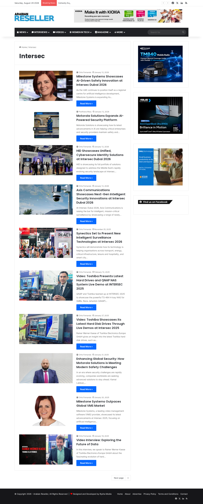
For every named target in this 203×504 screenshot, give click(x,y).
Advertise (137, 494)
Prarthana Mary (85, 112)
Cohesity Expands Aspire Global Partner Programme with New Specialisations (94, 3)
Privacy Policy (150, 494)
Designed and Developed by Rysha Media (92, 494)
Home (24, 47)
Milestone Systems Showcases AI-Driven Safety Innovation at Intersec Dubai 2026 (99, 80)
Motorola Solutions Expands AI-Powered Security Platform (100, 118)
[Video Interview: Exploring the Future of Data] (46, 449)
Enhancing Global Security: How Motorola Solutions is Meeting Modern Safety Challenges (100, 363)
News (22, 32)
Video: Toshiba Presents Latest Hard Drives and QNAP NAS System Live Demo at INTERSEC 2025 (99, 282)
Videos (59, 32)
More (119, 32)
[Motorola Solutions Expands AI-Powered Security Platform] (46, 125)
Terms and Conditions (168, 494)
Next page (119, 478)
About (127, 494)
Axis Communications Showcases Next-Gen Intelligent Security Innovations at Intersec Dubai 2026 (100, 196)
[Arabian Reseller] (37, 17)
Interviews (40, 32)
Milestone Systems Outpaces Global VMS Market (98, 403)
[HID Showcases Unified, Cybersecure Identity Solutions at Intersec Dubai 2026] (46, 160)
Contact (184, 494)
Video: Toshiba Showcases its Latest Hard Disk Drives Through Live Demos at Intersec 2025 (100, 324)
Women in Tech (80, 32)
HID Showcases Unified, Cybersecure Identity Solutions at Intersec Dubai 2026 (99, 155)
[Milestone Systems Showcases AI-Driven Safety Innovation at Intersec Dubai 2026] (46, 86)
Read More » (86, 103)
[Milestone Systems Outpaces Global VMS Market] (46, 411)
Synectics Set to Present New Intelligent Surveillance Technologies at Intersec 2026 (99, 237)
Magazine (103, 32)
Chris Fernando (85, 72)
